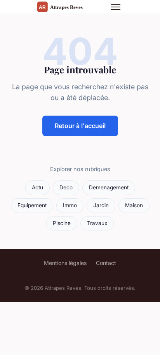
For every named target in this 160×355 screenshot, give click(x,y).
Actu (37, 187)
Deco (66, 187)
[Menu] (115, 7)
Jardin (101, 205)
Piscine (62, 223)
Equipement (32, 205)
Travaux (97, 223)
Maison (134, 205)
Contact (106, 263)
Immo (70, 205)
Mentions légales (65, 263)
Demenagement (109, 187)
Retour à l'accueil (80, 126)
